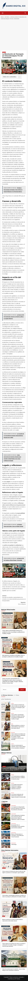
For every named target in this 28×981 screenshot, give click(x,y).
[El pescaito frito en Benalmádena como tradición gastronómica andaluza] (5, 826)
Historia (4, 52)
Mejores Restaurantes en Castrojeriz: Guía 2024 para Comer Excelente (17, 835)
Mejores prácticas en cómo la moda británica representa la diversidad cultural (17, 727)
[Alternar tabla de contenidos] (18, 77)
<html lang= (14, 844)
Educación (13, 732)
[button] (2, 13)
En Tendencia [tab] (6, 699)
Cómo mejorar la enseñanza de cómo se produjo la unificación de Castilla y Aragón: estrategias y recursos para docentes (18, 736)
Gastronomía (13, 805)
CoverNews (10, 978)
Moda (4, 916)
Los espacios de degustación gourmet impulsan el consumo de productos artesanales (18, 808)
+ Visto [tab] (16, 695)
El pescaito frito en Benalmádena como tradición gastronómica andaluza (17, 826)
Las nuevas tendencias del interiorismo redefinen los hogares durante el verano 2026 (18, 796)
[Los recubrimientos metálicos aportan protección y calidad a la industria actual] (5, 777)
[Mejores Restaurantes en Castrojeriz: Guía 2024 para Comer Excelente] (5, 835)
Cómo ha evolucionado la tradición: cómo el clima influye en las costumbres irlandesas (18, 747)
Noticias (4, 766)
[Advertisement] (14, 35)
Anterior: (14, 598)
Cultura (12, 703)
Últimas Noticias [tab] (7, 695)
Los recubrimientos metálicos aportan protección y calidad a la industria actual (18, 778)
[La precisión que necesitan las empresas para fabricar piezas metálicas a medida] (14, 763)
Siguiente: (22, 603)
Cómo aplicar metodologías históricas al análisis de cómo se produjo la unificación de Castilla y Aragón (13, 632)
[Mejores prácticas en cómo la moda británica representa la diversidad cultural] (5, 726)
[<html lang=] (5, 844)
